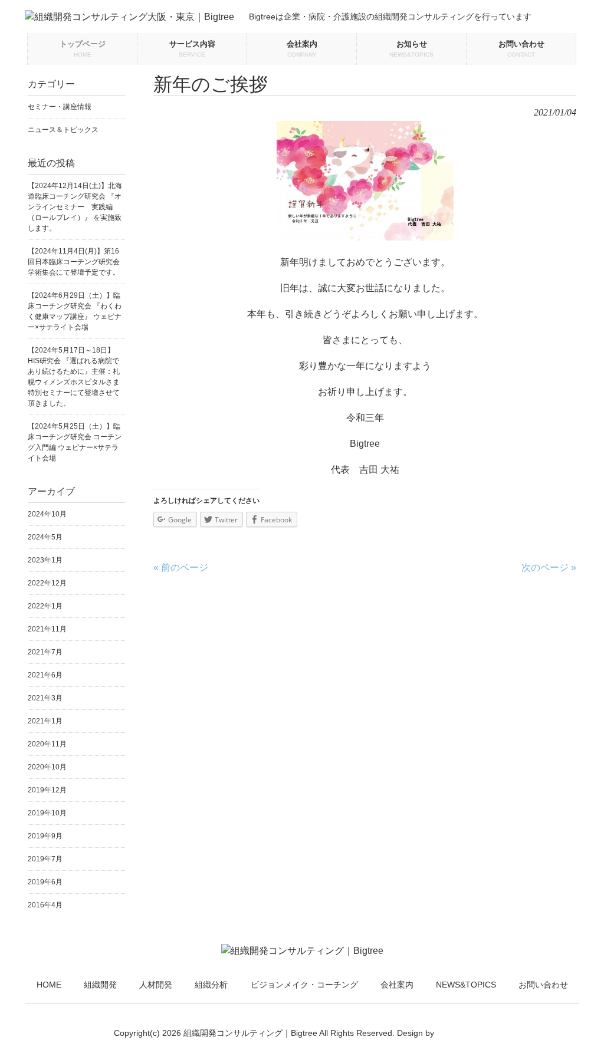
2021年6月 (45, 675)
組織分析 (211, 984)
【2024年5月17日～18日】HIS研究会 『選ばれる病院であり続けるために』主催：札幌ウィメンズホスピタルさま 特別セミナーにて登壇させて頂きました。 (76, 376)
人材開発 (155, 984)
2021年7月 (45, 652)
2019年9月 (45, 836)
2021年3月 (45, 698)
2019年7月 (45, 859)
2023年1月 (45, 560)
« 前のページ (180, 567)
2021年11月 (47, 629)
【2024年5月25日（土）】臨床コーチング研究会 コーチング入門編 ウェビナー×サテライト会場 (75, 442)
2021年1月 (45, 721)
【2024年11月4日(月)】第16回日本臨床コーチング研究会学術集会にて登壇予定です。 (74, 262)
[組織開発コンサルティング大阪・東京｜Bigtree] (129, 17)
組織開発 (100, 984)
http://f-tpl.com (463, 1033)
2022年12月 (47, 583)
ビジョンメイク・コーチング (304, 984)
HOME (49, 984)
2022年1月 (45, 606)
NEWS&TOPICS (466, 984)
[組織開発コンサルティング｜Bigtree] (302, 951)
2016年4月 (45, 905)
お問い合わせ (543, 984)
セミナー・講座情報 (59, 107)
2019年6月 (45, 882)
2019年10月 (47, 813)
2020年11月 (47, 744)
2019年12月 (47, 790)
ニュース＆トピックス (63, 130)
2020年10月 (47, 767)
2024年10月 (47, 514)
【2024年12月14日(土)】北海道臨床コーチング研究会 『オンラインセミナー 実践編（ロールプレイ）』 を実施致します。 (75, 207)
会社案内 (396, 984)
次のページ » (548, 567)
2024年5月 (45, 537)
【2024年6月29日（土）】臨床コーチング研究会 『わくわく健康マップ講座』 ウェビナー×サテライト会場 (75, 311)
